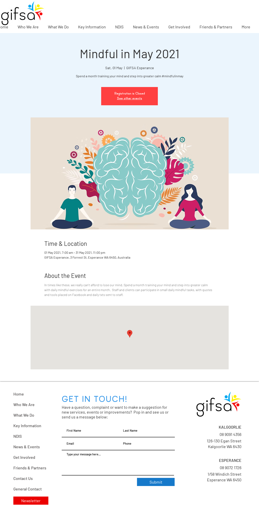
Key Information (27, 425)
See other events (129, 98)
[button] (30, 501)
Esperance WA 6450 (223, 479)
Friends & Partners (29, 467)
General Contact (27, 488)
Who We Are (24, 404)
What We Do (23, 415)
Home (18, 393)
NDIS (17, 436)
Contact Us (23, 478)
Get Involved (24, 457)
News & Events (26, 446)
